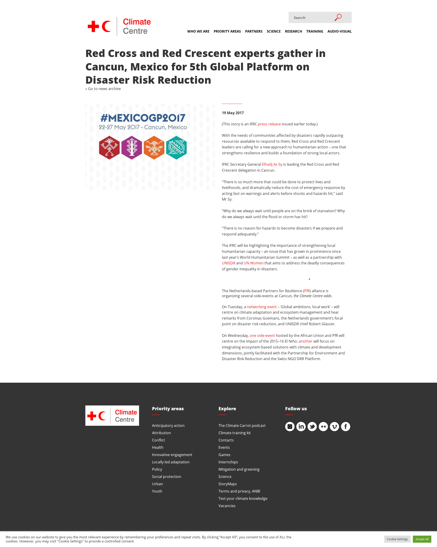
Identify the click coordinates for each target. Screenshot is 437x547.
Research (293, 31)
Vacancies (227, 505)
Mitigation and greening (238, 469)
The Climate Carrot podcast (242, 425)
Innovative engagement (172, 454)
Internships (228, 461)
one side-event (262, 335)
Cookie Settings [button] (397, 539)
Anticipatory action (168, 425)
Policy (157, 469)
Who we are (198, 31)
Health (157, 447)
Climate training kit (234, 432)
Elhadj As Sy (272, 164)
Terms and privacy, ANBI (239, 491)
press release (269, 123)
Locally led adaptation (171, 461)
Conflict (158, 440)
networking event (262, 306)
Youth (157, 491)
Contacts (226, 440)
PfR (307, 290)
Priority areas (227, 31)
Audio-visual (340, 31)
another (306, 341)
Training (314, 31)
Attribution (161, 432)
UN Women (254, 263)
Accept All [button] (422, 539)
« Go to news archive (103, 88)
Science (274, 31)
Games (224, 454)
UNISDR (228, 263)
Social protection (166, 476)
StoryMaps (227, 483)
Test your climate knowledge (242, 498)
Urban (157, 483)
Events (224, 447)
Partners (253, 31)
